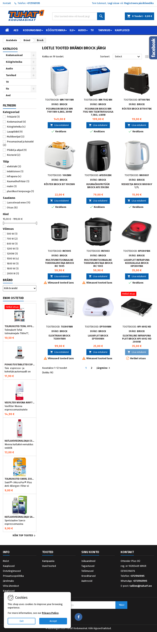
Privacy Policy (50, 613)
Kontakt (7, 3)
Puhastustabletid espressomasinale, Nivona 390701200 (20, 364)
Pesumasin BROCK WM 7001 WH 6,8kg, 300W (59, 110)
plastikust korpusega (20, 191)
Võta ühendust (11, 585)
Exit (22, 621)
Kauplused (122, 30)
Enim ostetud (13, 298)
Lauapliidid (15, 131)
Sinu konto (90, 552)
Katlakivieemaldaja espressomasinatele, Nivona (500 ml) (20, 441)
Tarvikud (104, 30)
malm (12, 186)
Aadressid (86, 580)
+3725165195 (33, 3)
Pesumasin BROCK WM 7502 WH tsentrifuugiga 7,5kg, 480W (98, 111)
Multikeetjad (15, 136)
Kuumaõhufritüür (18, 181)
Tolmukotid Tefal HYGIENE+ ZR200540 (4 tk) (20, 326)
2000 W (13, 273)
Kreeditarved (88, 575)
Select (128, 56)
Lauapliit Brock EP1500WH (98, 337)
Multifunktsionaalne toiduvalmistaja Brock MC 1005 (59, 262)
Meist (6, 561)
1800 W (13, 263)
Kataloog (10, 48)
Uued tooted (49, 566)
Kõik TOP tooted (24, 535)
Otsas (12, 207)
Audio (82, 30)
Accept (53, 621)
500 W (12, 233)
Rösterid (13, 155)
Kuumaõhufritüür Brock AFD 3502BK (98, 186)
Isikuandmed (88, 561)
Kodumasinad (32, 30)
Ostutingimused (12, 570)
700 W (12, 238)
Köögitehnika (55, 30)
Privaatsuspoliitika (13, 575)
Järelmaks (8, 580)
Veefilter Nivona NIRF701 (20, 402)
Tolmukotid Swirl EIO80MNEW (20, 479)
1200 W (12, 248)
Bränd (8, 280)
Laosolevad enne (18, 202)
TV (92, 30)
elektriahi (14, 166)
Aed (16, 30)
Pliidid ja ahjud (17, 150)
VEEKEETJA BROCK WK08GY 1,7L (136, 186)
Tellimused (87, 570)
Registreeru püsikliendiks (139, 3)
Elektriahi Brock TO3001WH (59, 337)
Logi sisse (113, 3)
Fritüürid (13, 116)
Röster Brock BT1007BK (137, 108)
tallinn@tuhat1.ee (140, 585)
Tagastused (87, 566)
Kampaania (48, 561)
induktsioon (15, 171)
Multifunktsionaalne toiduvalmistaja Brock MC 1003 (98, 262)
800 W (12, 243)
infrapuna (14, 176)
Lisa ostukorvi (59, 125)
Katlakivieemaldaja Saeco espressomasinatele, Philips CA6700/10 (20, 517)
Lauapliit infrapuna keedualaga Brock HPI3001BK (137, 262)
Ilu (72, 30)
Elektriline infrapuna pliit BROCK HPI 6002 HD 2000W (136, 338)
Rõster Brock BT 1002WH (59, 184)
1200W (12, 253)
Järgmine (104, 368)
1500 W (13, 258)
